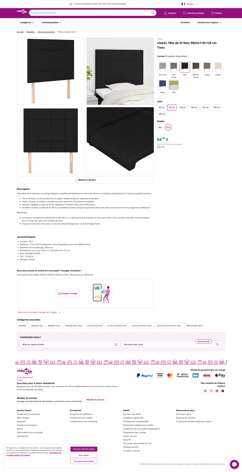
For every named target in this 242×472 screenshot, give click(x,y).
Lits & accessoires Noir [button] (117, 325)
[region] (52, 456)
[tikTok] (222, 391)
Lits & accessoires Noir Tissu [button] (169, 325)
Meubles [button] (22, 325)
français (190, 4)
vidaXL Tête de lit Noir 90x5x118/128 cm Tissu (187, 45)
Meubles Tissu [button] (54, 325)
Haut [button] (168, 127)
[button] (163, 70)
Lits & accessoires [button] (94, 325)
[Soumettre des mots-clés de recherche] (153, 13)
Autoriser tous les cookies (84, 449)
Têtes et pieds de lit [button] (194, 325)
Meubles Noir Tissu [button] (74, 325)
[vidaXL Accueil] (22, 11)
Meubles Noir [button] (37, 325)
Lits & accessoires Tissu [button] (142, 325)
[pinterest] (217, 391)
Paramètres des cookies (134, 432)
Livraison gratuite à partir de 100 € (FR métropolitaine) (100, 3)
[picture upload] (101, 293)
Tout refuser (84, 455)
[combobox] (92, 13)
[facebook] (205, 391)
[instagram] (211, 391)
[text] (162, 140)
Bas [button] (160, 127)
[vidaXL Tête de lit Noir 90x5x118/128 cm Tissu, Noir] (50, 71)
